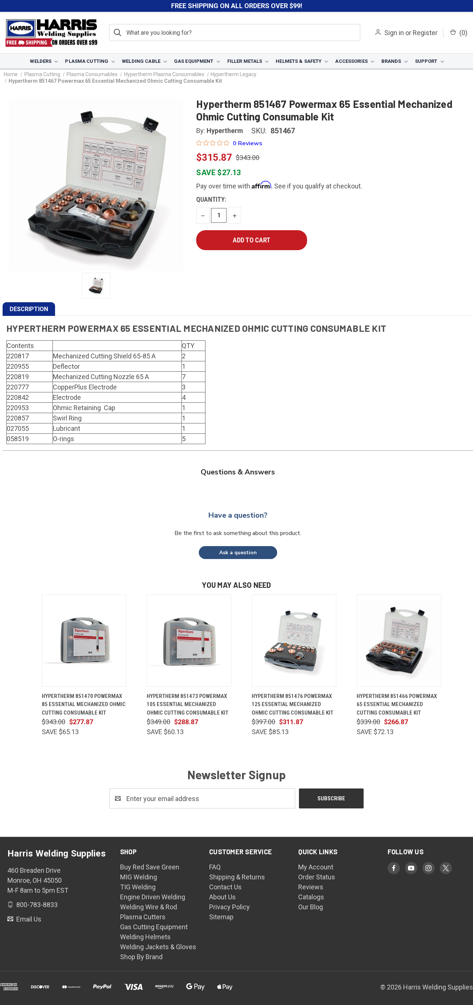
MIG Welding (138, 877)
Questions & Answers (238, 472)
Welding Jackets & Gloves (158, 947)
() (462, 33)
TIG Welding (138, 887)
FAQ (215, 867)
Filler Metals (244, 61)
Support (426, 61)
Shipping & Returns (237, 877)
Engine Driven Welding (152, 897)
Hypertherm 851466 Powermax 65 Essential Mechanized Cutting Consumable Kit (397, 704)
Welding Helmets (145, 937)
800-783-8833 (36, 905)
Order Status (316, 877)
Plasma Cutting (86, 61)
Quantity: (211, 199)
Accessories (351, 61)
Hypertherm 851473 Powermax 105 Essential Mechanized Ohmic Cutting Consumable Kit (187, 704)
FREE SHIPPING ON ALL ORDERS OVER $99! (236, 6)
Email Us (28, 919)
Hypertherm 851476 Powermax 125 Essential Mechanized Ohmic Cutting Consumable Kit (292, 704)
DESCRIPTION (29, 309)
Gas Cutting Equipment (154, 927)
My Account (315, 867)
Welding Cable (141, 61)
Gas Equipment (194, 61)
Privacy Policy (229, 907)
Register (425, 33)
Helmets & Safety (298, 61)
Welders (40, 61)
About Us (222, 897)
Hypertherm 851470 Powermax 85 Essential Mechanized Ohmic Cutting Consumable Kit (84, 704)
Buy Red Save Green (149, 867)
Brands (391, 61)
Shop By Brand (141, 957)
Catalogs (311, 897)
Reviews (310, 887)
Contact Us (225, 887)
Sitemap (221, 917)
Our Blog (310, 907)
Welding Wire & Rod (148, 907)
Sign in (394, 33)
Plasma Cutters (143, 917)
